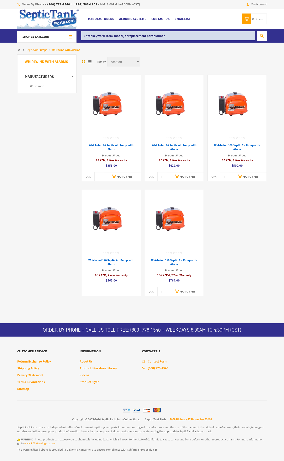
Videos (84, 375)
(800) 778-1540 (145, 330)
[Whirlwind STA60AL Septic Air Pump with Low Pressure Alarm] (111, 104)
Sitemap (23, 389)
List (89, 61)
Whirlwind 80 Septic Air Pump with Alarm (174, 147)
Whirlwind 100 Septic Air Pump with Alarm (237, 147)
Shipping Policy (28, 368)
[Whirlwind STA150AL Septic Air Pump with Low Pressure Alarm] (174, 219)
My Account (259, 4)
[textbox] (168, 35)
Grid (83, 61)
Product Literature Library (98, 368)
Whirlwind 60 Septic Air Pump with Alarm (111, 147)
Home (19, 50)
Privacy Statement (30, 375)
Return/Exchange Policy (34, 361)
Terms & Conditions (31, 382)
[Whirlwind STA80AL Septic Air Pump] (174, 104)
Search (262, 36)
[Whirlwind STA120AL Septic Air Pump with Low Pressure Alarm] (111, 219)
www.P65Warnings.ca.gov (40, 443)
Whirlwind (37, 86)
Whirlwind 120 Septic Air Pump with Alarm (111, 262)
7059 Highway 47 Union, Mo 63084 (191, 419)
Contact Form (157, 361)
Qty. (88, 177)
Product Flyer (89, 382)
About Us (86, 361)
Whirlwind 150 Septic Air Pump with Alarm (174, 262)
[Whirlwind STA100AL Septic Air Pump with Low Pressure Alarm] (237, 104)
